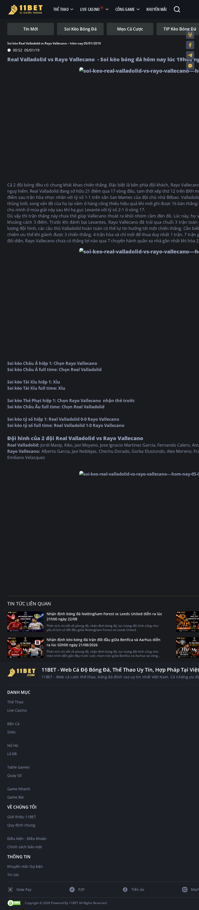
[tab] (30, 29)
